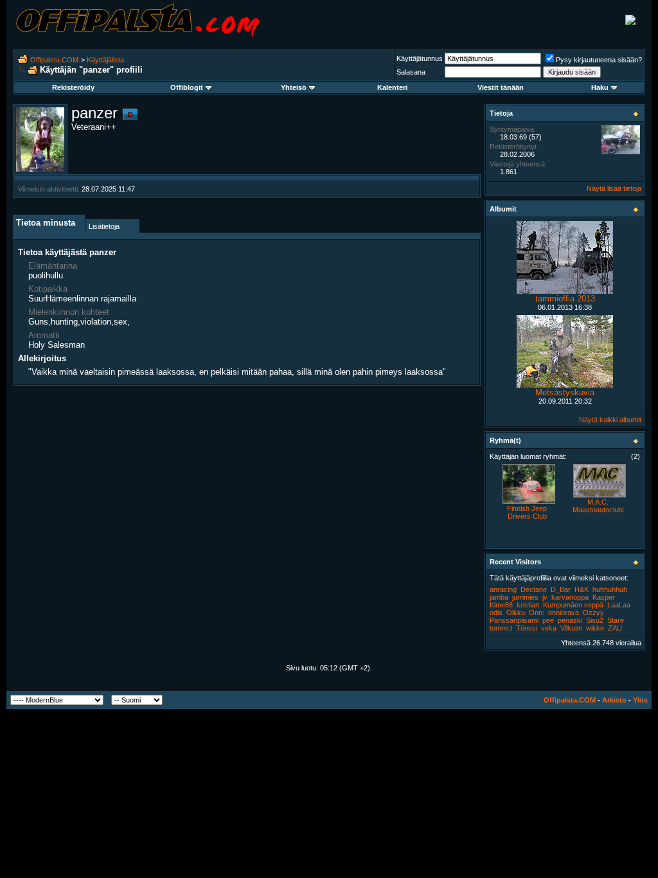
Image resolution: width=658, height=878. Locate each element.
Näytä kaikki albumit (610, 420)
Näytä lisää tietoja (614, 188)
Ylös (640, 700)
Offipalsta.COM (54, 60)
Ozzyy (593, 612)
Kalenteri (392, 87)
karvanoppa (570, 597)
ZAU (615, 628)
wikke (595, 628)
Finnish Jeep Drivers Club (527, 512)
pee (548, 620)
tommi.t (501, 628)
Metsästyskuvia (564, 392)
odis (496, 612)
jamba (499, 597)
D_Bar (561, 589)
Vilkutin (571, 628)
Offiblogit (186, 87)
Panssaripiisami (514, 620)
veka (548, 628)
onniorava (563, 612)
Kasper (603, 597)
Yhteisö (294, 87)
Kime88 (501, 605)
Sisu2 (594, 620)
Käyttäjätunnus (419, 58)
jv (544, 597)
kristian (528, 605)
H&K (581, 589)
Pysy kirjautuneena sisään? (599, 60)
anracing (503, 589)
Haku (600, 87)
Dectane (533, 589)
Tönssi (526, 628)
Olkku (515, 612)
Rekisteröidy (73, 87)
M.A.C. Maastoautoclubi (598, 506)
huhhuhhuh (609, 589)
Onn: (536, 612)
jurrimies (525, 597)
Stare (615, 620)
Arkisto (614, 700)
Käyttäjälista (105, 60)
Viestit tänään (500, 87)
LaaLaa (618, 605)
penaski (570, 620)
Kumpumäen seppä (573, 605)
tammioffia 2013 (565, 298)
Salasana (410, 72)
